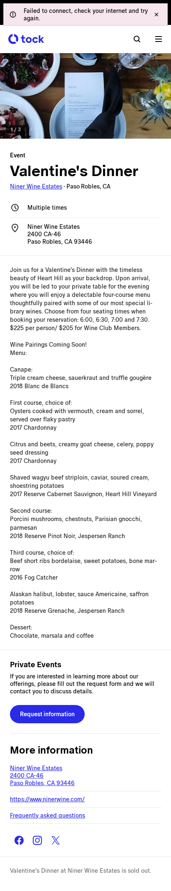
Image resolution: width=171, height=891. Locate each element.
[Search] (137, 39)
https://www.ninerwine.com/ (47, 799)
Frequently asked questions (47, 815)
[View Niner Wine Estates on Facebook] (19, 840)
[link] (85, 96)
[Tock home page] (26, 39)
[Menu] (158, 39)
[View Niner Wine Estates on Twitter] (55, 840)
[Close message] (156, 14)
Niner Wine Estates (36, 186)
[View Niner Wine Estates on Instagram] (37, 840)
